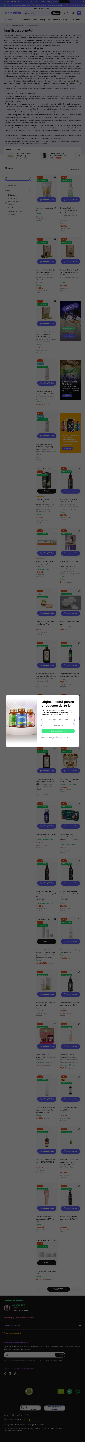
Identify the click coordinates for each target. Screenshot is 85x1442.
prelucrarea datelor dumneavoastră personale (58, 736)
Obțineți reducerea (58, 731)
